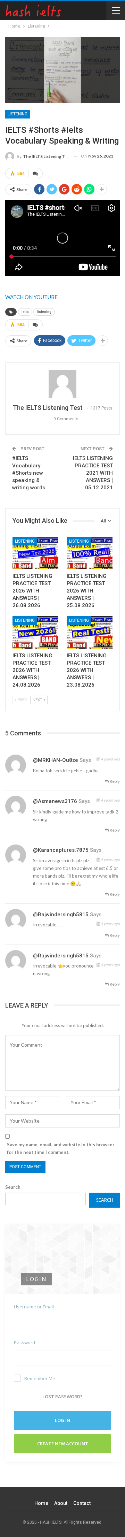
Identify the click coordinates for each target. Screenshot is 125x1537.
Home (41, 1503)
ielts (25, 312)
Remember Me (39, 1378)
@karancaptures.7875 (61, 850)
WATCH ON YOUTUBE (31, 297)
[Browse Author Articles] (62, 384)
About (60, 1503)
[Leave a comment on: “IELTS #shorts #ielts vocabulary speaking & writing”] (35, 173)
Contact (82, 1503)
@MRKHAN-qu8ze (55, 760)
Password (24, 1342)
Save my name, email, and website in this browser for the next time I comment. (61, 1148)
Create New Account (62, 1443)
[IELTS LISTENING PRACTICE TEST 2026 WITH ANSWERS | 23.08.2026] (89, 632)
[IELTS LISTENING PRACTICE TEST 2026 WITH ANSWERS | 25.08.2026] (89, 553)
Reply (114, 781)
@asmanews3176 (55, 801)
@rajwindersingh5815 (61, 914)
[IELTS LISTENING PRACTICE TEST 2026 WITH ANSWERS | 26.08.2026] (35, 553)
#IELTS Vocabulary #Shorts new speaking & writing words (28, 473)
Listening (17, 114)
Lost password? (62, 1396)
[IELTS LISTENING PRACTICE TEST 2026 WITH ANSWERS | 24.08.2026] (35, 632)
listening (44, 312)
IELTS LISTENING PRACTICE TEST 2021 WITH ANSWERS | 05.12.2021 (93, 473)
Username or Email (34, 1306)
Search (12, 1187)
